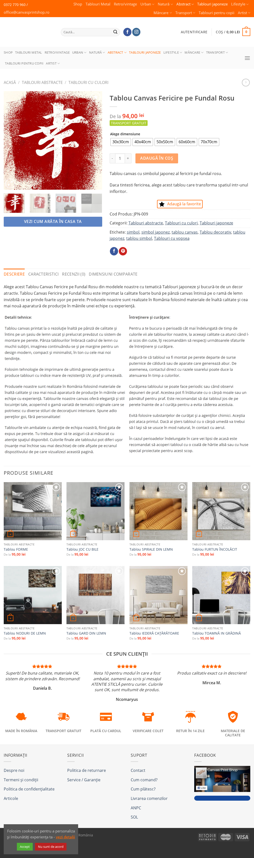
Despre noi (14, 770)
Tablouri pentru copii (216, 12)
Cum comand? (144, 780)
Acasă (10, 82)
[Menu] (247, 58)
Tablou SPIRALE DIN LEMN (151, 549)
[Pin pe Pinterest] (123, 251)
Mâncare (161, 12)
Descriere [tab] (14, 274)
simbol (133, 232)
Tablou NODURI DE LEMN (25, 633)
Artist (242, 12)
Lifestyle (238, 4)
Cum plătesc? (143, 789)
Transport (183, 12)
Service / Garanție (83, 780)
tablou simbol (139, 238)
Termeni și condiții (21, 780)
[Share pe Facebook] (114, 251)
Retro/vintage (125, 4)
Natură (163, 4)
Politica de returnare (86, 770)
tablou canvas (185, 232)
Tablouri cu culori (88, 82)
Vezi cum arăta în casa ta (53, 221)
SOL (134, 817)
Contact (138, 770)
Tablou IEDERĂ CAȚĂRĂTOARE (154, 633)
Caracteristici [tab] (43, 274)
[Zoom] (10, 183)
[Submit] (115, 32)
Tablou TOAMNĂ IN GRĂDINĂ (216, 633)
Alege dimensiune (125, 134)
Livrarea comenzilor (149, 798)
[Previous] (11, 140)
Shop (77, 4)
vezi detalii (65, 836)
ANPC (136, 808)
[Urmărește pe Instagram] (136, 32)
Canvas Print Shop (27, 28)
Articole (11, 798)
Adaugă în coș (156, 158)
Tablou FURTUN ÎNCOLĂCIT (214, 549)
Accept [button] (25, 846)
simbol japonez (155, 232)
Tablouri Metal (98, 4)
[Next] (94, 140)
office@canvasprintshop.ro (26, 12)
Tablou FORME (16, 549)
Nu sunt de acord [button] (51, 846)
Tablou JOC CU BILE (82, 549)
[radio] (121, 142)
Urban (145, 4)
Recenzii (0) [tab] (73, 274)
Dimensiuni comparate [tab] (113, 274)
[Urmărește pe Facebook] (127, 32)
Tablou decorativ (215, 232)
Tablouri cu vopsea (172, 238)
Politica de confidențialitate (29, 789)
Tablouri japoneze (212, 4)
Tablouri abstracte (42, 82)
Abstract (183, 4)
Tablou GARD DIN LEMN (86, 633)
